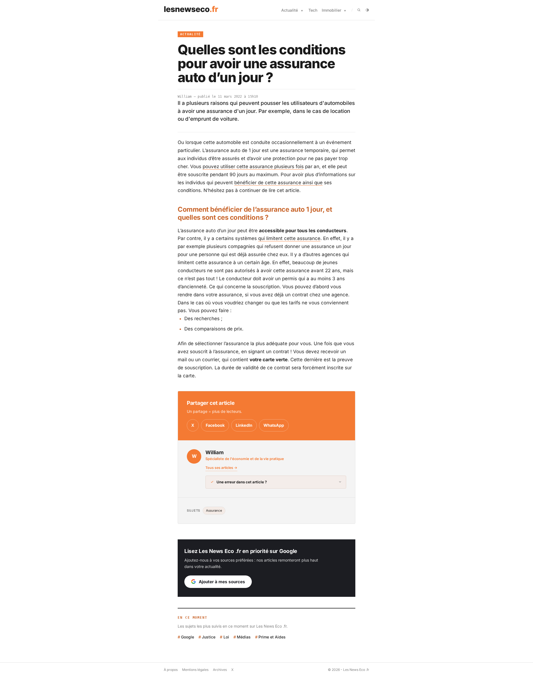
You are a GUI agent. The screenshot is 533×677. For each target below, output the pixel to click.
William (185, 96)
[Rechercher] (359, 10)
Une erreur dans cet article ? (242, 482)
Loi (226, 637)
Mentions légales (195, 670)
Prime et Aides (272, 637)
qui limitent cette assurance (289, 238)
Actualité (289, 10)
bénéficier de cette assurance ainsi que (278, 182)
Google (187, 637)
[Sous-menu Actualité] (302, 10)
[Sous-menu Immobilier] (345, 10)
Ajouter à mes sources (222, 581)
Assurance (214, 510)
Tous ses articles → (221, 468)
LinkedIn (244, 425)
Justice (208, 637)
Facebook (215, 425)
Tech (312, 10)
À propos (171, 670)
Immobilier (331, 10)
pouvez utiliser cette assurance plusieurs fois (253, 166)
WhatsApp (273, 425)
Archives (220, 670)
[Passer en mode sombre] (367, 10)
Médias (244, 637)
